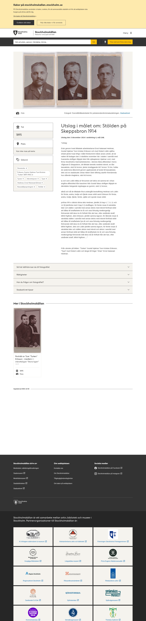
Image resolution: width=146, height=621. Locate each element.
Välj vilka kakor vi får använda (51, 23)
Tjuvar (19, 179)
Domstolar (21, 168)
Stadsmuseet (18, 473)
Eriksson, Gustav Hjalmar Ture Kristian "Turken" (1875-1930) (31, 173)
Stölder (41, 187)
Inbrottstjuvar (32, 179)
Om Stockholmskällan (61, 473)
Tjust (43, 179)
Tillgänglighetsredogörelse (63, 478)
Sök (93, 42)
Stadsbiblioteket (19, 483)
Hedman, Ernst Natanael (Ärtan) (29, 183)
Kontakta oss (58, 468)
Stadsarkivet (125, 113)
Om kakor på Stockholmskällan (24, 16)
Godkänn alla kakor (24, 23)
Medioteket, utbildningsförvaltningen (26, 468)
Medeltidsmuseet (19, 478)
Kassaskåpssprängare (25, 187)
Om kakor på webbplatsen (63, 483)
